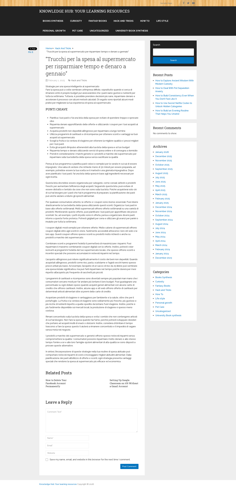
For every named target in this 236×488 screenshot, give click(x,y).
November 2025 (163, 160)
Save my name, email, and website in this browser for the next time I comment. (90, 459)
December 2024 (163, 207)
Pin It (30, 52)
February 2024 (162, 249)
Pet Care (77, 30)
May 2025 (160, 186)
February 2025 (162, 198)
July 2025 (160, 177)
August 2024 (161, 224)
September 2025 (164, 169)
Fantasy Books (98, 21)
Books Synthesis (53, 21)
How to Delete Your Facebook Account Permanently (56, 383)
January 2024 (162, 253)
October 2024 (162, 215)
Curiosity (76, 21)
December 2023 (163, 258)
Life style (162, 21)
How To (145, 21)
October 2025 (162, 164)
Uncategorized (99, 30)
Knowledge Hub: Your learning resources (84, 11)
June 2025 (160, 181)
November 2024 (163, 211)
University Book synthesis (132, 30)
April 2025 (160, 190)
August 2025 (161, 173)
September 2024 (164, 219)
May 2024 (160, 236)
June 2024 (160, 232)
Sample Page (166, 3)
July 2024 (160, 228)
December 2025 (163, 156)
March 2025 (161, 194)
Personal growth (54, 30)
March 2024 (161, 245)
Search (156, 45)
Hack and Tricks (123, 21)
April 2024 (160, 241)
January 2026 (162, 152)
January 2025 (162, 203)
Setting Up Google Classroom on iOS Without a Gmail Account (124, 383)
